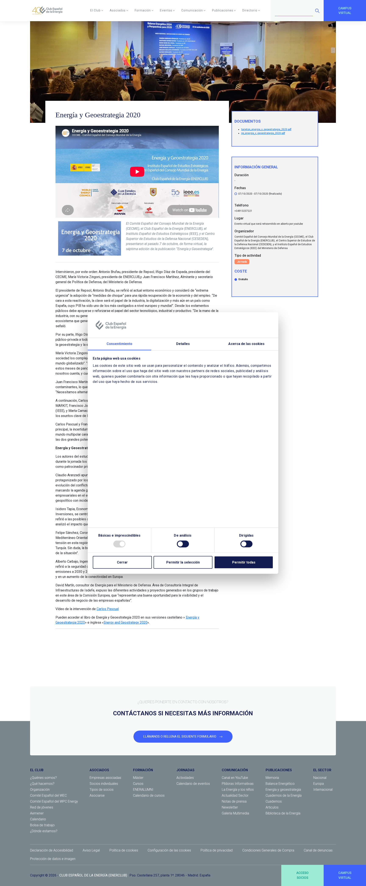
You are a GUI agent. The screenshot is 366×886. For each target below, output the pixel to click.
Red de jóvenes (41, 807)
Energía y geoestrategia (283, 790)
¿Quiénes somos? (43, 778)
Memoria (272, 778)
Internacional (323, 790)
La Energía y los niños (238, 790)
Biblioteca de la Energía (283, 813)
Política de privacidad (217, 850)
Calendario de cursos (149, 795)
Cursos (138, 784)
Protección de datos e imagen (52, 859)
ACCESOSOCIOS (302, 875)
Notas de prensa (234, 801)
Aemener (37, 813)
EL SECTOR (322, 770)
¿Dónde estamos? (43, 831)
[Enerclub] (49, 10)
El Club (95, 10)
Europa (318, 784)
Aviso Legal (91, 850)
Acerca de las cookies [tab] (246, 344)
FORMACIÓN (143, 770)
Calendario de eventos (193, 784)
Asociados (118, 10)
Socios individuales (104, 784)
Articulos (272, 807)
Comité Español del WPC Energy (54, 801)
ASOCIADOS (99, 770)
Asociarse (97, 795)
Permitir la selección (183, 562)
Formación (143, 10)
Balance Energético (280, 784)
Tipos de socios (102, 790)
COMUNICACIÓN (235, 770)
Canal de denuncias (318, 850)
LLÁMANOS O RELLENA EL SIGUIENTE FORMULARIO (180, 736)
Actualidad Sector (235, 795)
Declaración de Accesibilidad (51, 850)
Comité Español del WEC (48, 795)
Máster (138, 778)
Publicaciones (222, 10)
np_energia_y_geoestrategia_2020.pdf (263, 133)
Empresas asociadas (105, 778)
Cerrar (122, 562)
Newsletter (230, 807)
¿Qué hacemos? (42, 784)
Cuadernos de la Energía (284, 795)
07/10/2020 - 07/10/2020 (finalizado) (260, 193)
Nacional (319, 778)
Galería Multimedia (235, 813)
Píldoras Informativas (238, 784)
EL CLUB (36, 770)
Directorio (249, 10)
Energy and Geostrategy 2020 (125, 622)
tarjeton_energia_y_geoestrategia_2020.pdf (266, 129)
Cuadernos (274, 801)
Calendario (38, 819)
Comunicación (192, 10)
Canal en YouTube (235, 778)
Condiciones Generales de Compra (268, 850)
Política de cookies (124, 850)
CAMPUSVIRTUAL (344, 10)
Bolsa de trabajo (42, 825)
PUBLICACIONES (279, 770)
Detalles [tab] (183, 344)
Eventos (166, 10)
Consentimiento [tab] (119, 344)
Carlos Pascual (108, 609)
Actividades (185, 778)
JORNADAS (185, 770)
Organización (40, 790)
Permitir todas (243, 562)
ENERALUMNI (143, 790)
